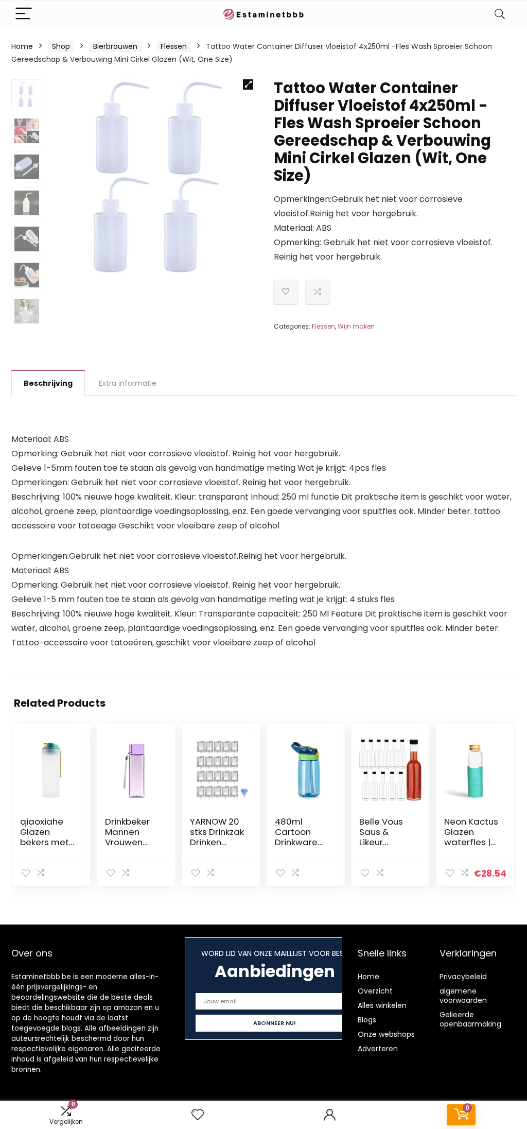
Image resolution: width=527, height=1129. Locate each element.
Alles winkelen (382, 1005)
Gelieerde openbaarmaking (470, 1019)
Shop (61, 46)
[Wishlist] (197, 1114)
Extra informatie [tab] (127, 383)
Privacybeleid (463, 976)
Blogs (367, 1020)
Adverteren (378, 1049)
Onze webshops (386, 1034)
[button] (248, 84)
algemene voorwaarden (463, 995)
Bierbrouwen (115, 46)
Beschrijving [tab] (48, 383)
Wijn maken (356, 326)
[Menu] (23, 14)
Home (22, 46)
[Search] (499, 14)
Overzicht (375, 991)
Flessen (174, 46)
